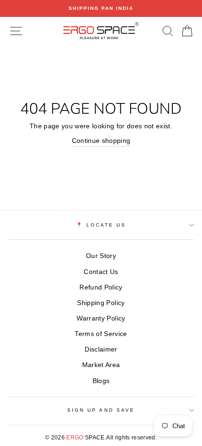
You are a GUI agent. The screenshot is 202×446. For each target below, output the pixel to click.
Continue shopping (101, 140)
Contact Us (101, 271)
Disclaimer (101, 349)
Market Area (101, 364)
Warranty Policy (101, 318)
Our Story (101, 255)
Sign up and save (101, 410)
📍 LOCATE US (101, 224)
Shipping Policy (100, 302)
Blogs (101, 380)
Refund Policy (100, 287)
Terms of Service (101, 333)
